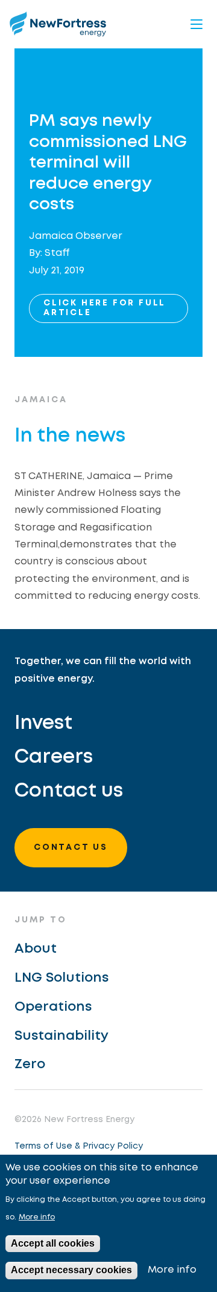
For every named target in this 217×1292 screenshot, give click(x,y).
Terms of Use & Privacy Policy (78, 1146)
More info (37, 1217)
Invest (43, 723)
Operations (53, 1007)
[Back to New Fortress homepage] (58, 23)
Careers (53, 757)
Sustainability (61, 1036)
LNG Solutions (61, 978)
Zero (29, 1065)
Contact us (68, 791)
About (35, 949)
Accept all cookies (53, 1243)
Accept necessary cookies (71, 1270)
